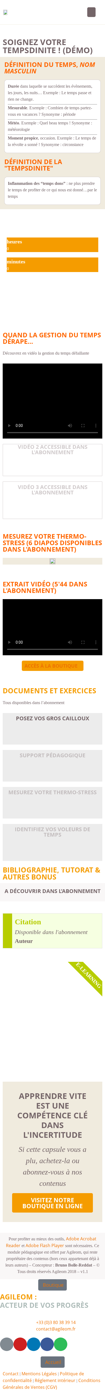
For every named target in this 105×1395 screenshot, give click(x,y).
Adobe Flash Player (45, 1245)
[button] (91, 12)
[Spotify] (60, 1344)
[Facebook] (47, 1344)
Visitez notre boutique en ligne (52, 1203)
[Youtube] (20, 1344)
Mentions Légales (39, 1374)
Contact (11, 1374)
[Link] (6, 1344)
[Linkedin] (33, 1344)
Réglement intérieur (55, 1380)
